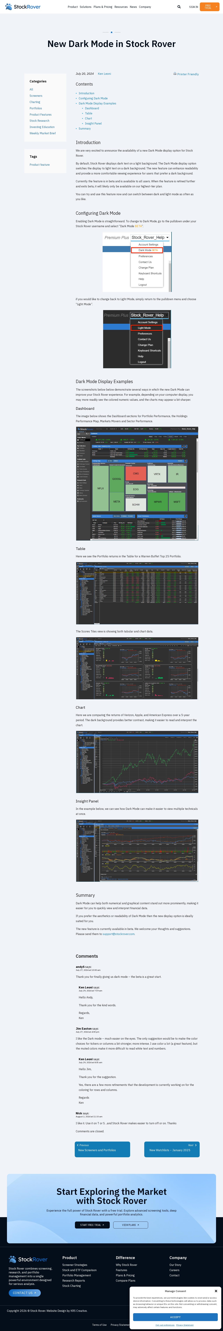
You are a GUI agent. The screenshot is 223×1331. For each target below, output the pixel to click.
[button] (216, 1291)
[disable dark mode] (137, 367)
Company (145, 7)
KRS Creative (79, 1310)
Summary (85, 128)
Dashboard (92, 108)
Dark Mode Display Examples (97, 103)
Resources (121, 7)
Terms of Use (99, 1324)
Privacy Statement (185, 1325)
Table (88, 113)
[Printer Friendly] (175, 74)
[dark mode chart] (137, 792)
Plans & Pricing (103, 7)
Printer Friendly (188, 74)
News (133, 7)
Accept (175, 1317)
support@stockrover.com (118, 934)
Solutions (85, 7)
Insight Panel (93, 123)
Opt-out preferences (165, 1325)
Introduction (86, 93)
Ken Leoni (104, 74)
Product (73, 7)
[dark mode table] (137, 623)
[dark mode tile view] (137, 698)
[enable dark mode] (137, 291)
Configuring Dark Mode (93, 98)
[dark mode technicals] (137, 881)
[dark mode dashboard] (137, 540)
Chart (88, 118)
